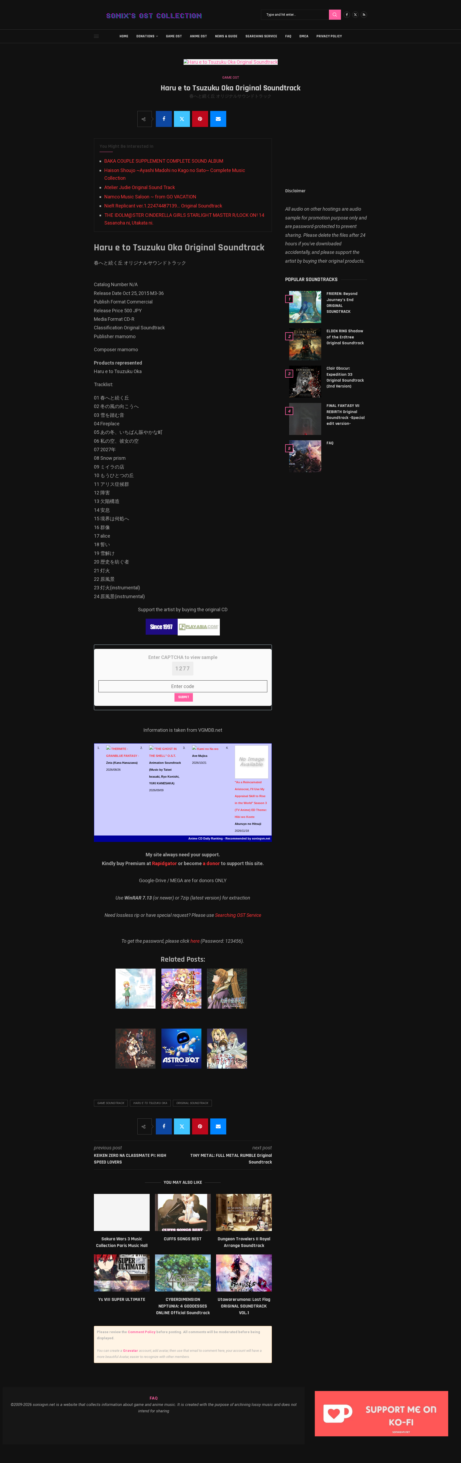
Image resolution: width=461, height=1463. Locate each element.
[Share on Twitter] (182, 119)
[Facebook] (347, 14)
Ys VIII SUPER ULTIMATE (121, 1299)
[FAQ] (305, 456)
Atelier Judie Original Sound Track (139, 187)
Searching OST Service (238, 915)
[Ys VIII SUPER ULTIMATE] (122, 1273)
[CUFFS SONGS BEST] (183, 1212)
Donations (145, 36)
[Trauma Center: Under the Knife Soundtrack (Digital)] (228, 1054)
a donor (211, 863)
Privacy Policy (329, 36)
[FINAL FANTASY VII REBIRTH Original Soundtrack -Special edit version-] (305, 419)
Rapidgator (164, 863)
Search (335, 15)
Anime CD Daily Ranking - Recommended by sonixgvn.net (229, 838)
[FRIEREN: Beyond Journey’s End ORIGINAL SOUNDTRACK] (305, 307)
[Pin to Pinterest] (200, 119)
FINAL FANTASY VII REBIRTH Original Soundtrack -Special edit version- (346, 414)
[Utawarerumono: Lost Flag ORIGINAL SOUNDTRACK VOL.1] (244, 1273)
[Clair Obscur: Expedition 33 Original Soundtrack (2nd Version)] (305, 382)
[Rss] (364, 14)
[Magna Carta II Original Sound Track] (136, 1054)
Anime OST (198, 36)
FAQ (288, 36)
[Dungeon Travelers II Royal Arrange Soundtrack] (244, 1212)
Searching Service (261, 36)
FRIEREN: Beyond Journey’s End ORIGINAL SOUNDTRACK (342, 302)
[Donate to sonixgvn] (384, 1392)
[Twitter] (355, 14)
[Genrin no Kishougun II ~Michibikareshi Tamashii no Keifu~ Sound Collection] (228, 994)
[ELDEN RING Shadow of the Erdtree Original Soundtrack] (305, 344)
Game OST (174, 36)
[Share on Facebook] (164, 119)
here (195, 941)
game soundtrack (110, 1103)
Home (124, 36)
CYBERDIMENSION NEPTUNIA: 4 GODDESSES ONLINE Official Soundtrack (183, 1306)
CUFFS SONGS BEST (183, 1239)
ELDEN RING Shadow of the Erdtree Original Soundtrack (345, 337)
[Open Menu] (96, 36)
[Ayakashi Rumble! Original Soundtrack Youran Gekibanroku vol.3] (182, 994)
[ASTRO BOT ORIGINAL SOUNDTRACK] (182, 1054)
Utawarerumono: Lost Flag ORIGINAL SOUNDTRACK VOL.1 (244, 1306)
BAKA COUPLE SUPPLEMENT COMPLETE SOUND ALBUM (163, 161)
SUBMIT (183, 697)
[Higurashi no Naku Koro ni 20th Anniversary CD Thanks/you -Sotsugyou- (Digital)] (136, 994)
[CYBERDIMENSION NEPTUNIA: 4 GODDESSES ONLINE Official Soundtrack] (183, 1273)
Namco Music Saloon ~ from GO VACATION (150, 196)
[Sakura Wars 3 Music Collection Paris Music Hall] (122, 1212)
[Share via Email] (218, 119)
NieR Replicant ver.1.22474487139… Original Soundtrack (163, 206)
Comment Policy (142, 1332)
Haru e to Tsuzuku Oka (150, 1103)
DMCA (303, 36)
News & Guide (226, 36)
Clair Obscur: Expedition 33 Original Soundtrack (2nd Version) (345, 377)
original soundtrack (192, 1103)
